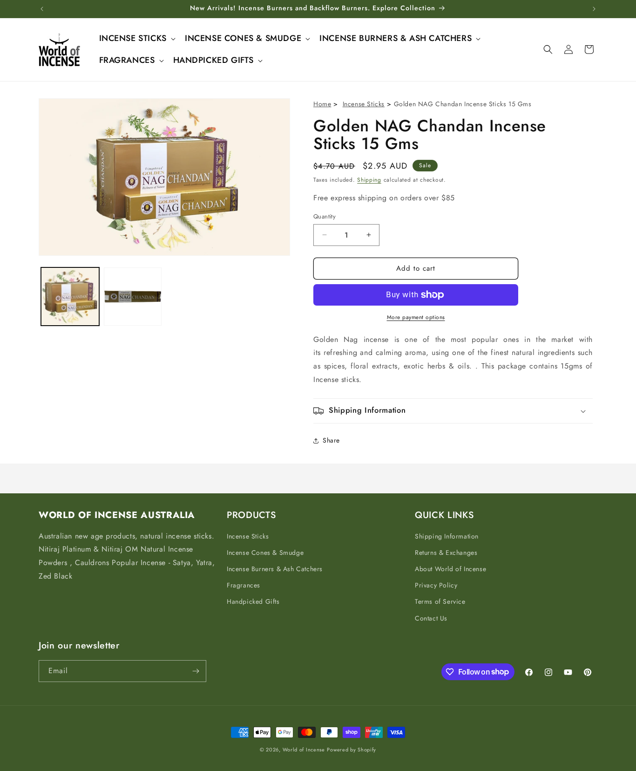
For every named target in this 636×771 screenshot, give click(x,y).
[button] (136, 38)
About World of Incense (450, 568)
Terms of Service (440, 601)
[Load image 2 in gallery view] (133, 296)
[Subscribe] (195, 671)
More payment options (416, 317)
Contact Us (431, 618)
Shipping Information (447, 536)
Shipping (369, 180)
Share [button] (331, 440)
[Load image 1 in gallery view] (70, 296)
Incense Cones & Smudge (265, 552)
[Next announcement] (594, 9)
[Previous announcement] (42, 9)
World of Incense (304, 749)
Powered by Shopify (351, 749)
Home (322, 104)
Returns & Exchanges (446, 552)
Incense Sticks (364, 104)
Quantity (324, 216)
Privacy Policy (436, 585)
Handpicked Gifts (253, 601)
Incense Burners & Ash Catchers (275, 568)
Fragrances (243, 585)
